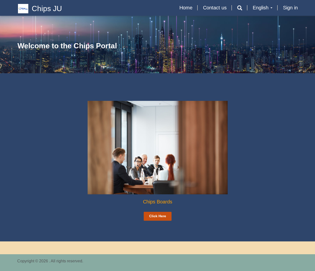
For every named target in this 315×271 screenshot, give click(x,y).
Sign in (290, 7)
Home (185, 7)
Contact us (215, 7)
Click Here (157, 216)
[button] (240, 8)
